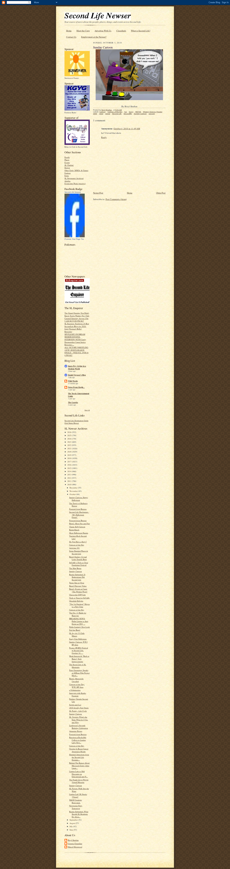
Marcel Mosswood (75, 847)
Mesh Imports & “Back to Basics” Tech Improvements (79, 659)
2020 (69, 451)
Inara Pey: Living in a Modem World (77, 367)
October (73, 494)
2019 (69, 455)
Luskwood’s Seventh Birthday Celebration (78, 726)
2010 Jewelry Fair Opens (79, 707)
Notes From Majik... (76, 387)
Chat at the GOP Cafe (77, 594)
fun (125, 112)
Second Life (117, 114)
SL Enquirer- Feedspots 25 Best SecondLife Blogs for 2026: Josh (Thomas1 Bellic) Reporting (76, 327)
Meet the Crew (83, 30)
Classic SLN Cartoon (77, 526)
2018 (69, 458)
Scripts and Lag (75, 704)
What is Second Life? (140, 30)
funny (131, 112)
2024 (69, 438)
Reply (104, 137)
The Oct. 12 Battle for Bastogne (77, 614)
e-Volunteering (75, 690)
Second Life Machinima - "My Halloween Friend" (79, 515)
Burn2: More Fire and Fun (79, 523)
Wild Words (73, 381)
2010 (69, 484)
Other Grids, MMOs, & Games (76, 170)
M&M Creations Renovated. (75, 801)
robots (107, 114)
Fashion (67, 173)
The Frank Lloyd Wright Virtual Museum (78, 781)
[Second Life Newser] (74, 236)
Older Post (161, 192)
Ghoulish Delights (76, 601)
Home (69, 30)
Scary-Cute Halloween (78, 639)
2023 (69, 442)
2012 (69, 478)
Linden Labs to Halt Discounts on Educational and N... (78, 774)
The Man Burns (75, 568)
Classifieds (121, 30)
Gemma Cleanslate (75, 843)
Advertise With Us (103, 30)
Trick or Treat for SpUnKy (79, 598)
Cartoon (102, 112)
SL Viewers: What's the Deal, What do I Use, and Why (78, 719)
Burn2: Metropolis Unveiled (76, 680)
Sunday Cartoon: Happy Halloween (78, 498)
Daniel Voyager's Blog (77, 375)
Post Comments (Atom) (116, 199)
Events (67, 162)
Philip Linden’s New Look (79, 627)
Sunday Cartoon (75, 571)
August (73, 823)
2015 (69, 468)
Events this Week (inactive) (75, 183)
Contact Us (71, 36)
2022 (69, 445)
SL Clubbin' (69, 165)
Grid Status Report (71, 423)
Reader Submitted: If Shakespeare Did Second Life (77, 577)
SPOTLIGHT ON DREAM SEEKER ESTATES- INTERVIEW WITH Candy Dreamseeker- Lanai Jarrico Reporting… (75, 339)
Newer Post (98, 192)
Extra (66, 175)
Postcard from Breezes (78, 509)
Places (66, 159)
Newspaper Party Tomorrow (75, 807)
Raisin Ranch (74, 529)
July (71, 826)
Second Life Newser (72, 192)
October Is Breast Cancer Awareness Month (78, 750)
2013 (69, 474)
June (72, 829)
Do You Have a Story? (78, 541)
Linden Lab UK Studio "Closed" (78, 795)
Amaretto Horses (75, 731)
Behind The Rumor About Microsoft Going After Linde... (79, 765)
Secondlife (128, 114)
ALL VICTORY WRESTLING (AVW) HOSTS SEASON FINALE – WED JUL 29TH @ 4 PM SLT (76, 351)
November (74, 491)
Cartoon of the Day (76, 545)
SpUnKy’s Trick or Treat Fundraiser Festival (78, 563)
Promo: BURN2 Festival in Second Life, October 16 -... (78, 650)
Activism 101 (74, 548)
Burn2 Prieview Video (78, 586)
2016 (69, 465)
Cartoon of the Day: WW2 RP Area (77, 685)
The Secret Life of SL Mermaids (77, 665)
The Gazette (73, 402)
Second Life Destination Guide (76, 420)
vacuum (152, 114)
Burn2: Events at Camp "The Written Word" (78, 590)
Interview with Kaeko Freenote (77, 694)
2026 (69, 432)
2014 (69, 471)
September (74, 820)
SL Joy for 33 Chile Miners (77, 634)
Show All (87, 410)
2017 (69, 461)
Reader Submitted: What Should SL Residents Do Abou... (78, 814)
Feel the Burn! (74, 630)
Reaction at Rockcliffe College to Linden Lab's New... (77, 740)
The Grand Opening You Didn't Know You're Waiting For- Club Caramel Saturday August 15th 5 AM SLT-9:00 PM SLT (76, 317)
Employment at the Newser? (93, 36)
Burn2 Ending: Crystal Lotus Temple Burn (78, 558)
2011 (69, 481)
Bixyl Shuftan (73, 840)
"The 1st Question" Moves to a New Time (79, 605)
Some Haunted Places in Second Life (78, 552)
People (67, 157)
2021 (69, 448)
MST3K (138, 112)
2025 (69, 435)
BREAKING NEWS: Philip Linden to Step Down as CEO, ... (78, 621)
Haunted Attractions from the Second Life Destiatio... (79, 757)
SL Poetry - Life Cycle (78, 711)
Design (67, 167)
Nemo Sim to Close (76, 582)
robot (101, 114)
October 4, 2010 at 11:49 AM (126, 128)
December (74, 487)
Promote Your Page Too (74, 239)
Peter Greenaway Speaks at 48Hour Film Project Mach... (79, 673)
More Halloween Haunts (78, 533)
